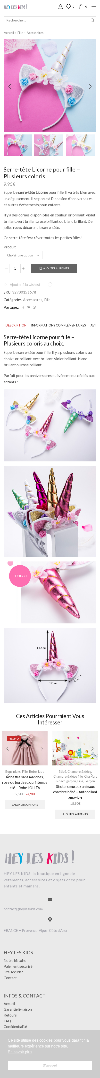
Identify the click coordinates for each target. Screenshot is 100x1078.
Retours (10, 1015)
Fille (20, 33)
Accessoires (35, 33)
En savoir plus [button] (20, 1052)
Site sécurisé (14, 972)
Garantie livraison (18, 1009)
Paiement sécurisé (18, 966)
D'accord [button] (50, 1065)
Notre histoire (15, 960)
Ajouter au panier (56, 268)
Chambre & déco (79, 771)
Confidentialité (15, 1026)
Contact (10, 978)
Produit (10, 247)
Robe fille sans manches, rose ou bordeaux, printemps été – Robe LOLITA (24, 782)
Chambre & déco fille (68, 776)
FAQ (7, 1021)
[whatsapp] (34, 307)
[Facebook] (23, 307)
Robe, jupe (36, 771)
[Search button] (92, 20)
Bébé (62, 771)
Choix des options (25, 804)
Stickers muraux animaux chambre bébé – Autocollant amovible (75, 791)
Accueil (9, 33)
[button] (10, 87)
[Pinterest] (29, 307)
